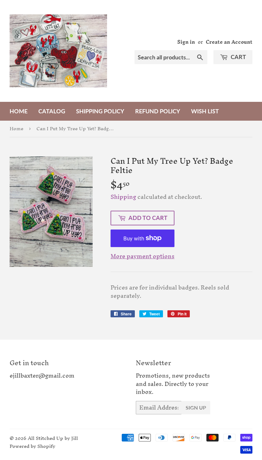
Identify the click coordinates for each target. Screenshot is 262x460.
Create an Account (229, 42)
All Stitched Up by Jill (53, 438)
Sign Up (196, 407)
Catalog (51, 111)
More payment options (142, 256)
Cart (237, 56)
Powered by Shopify (32, 446)
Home (18, 111)
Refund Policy (157, 111)
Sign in (186, 42)
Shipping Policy (100, 111)
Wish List (205, 111)
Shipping (123, 196)
